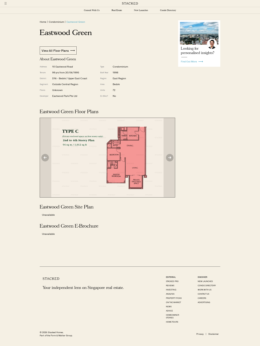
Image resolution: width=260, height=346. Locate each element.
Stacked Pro (172, 281)
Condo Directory (168, 10)
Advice (169, 310)
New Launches (141, 10)
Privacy (200, 333)
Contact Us (203, 293)
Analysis (170, 293)
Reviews (170, 285)
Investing (171, 289)
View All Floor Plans (55, 50)
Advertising (204, 302)
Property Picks (173, 298)
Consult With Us (92, 10)
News (169, 306)
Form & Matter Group (61, 335)
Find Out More (189, 61)
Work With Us (204, 289)
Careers (202, 298)
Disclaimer (213, 333)
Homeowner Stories (172, 316)
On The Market (173, 302)
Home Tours (172, 321)
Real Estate (117, 10)
